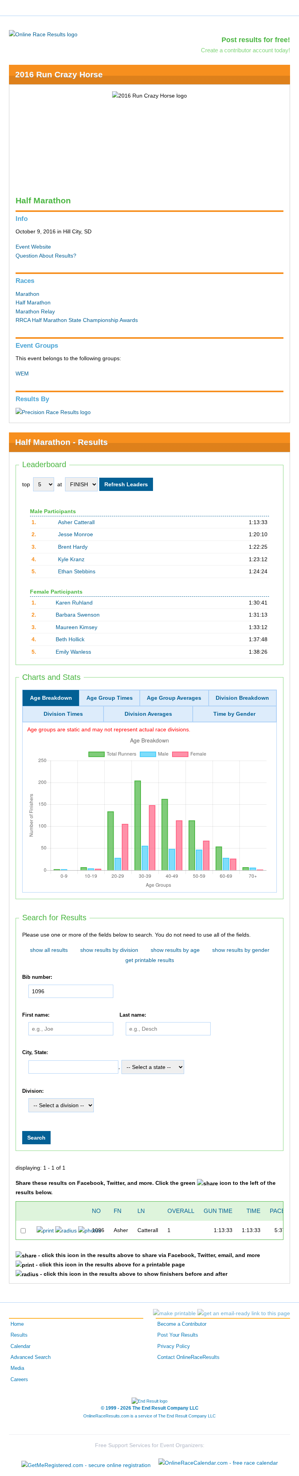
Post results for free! (256, 40)
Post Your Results (177, 1335)
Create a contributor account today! (245, 50)
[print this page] (174, 1313)
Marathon (27, 294)
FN (117, 1210)
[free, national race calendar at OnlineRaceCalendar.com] (218, 1462)
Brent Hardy (73, 547)
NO (96, 1210)
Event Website (33, 247)
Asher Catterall (76, 522)
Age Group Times (109, 698)
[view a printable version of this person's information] (45, 1230)
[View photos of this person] (89, 1230)
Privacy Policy (173, 1346)
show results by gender (240, 950)
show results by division (109, 950)
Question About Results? (46, 256)
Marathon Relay (35, 311)
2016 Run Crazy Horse (59, 74)
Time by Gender (234, 714)
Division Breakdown (242, 698)
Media (17, 1368)
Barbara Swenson (78, 615)
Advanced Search (31, 1357)
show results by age (175, 950)
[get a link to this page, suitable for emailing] (243, 1313)
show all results (49, 950)
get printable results (149, 960)
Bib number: (37, 977)
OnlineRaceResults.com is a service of (149, 1416)
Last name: (133, 1015)
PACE (277, 1210)
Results (19, 1335)
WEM (22, 373)
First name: (35, 1015)
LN (141, 1210)
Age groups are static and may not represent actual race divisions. (108, 729)
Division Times (63, 714)
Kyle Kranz (71, 559)
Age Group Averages (174, 698)
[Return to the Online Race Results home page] (43, 34)
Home (17, 1324)
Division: (33, 1091)
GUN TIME (218, 1210)
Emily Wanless (73, 652)
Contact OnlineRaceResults (188, 1357)
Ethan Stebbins (76, 571)
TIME (253, 1210)
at (59, 484)
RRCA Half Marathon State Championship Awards (77, 320)
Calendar (20, 1346)
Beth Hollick (70, 639)
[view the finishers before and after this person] (66, 1230)
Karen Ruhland (74, 602)
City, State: (35, 1052)
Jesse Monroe (75, 534)
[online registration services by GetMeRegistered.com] (86, 1463)
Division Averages (148, 714)
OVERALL (180, 1210)
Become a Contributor (181, 1324)
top (26, 484)
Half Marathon (33, 302)
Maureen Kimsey (76, 627)
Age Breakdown (51, 698)
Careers (19, 1379)
